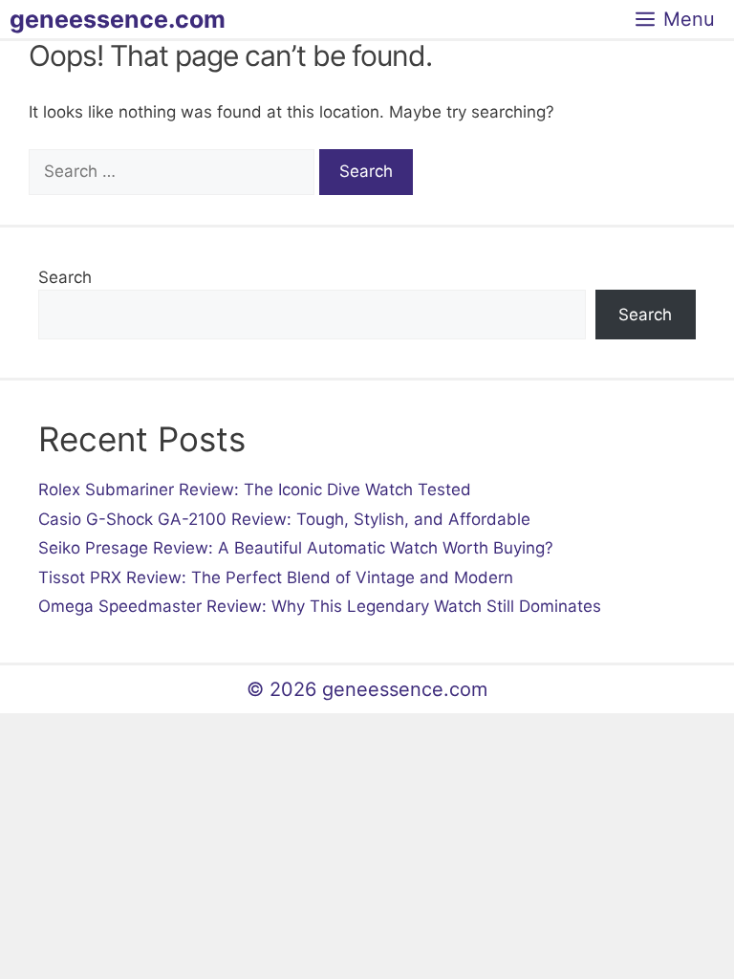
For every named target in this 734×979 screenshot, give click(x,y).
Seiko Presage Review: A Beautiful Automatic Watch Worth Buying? (295, 547)
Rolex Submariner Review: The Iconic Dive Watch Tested (254, 489)
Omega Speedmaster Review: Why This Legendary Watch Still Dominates (319, 606)
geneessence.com (118, 19)
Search (65, 277)
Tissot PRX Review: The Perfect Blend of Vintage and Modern (275, 577)
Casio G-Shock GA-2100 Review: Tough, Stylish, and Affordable (284, 519)
